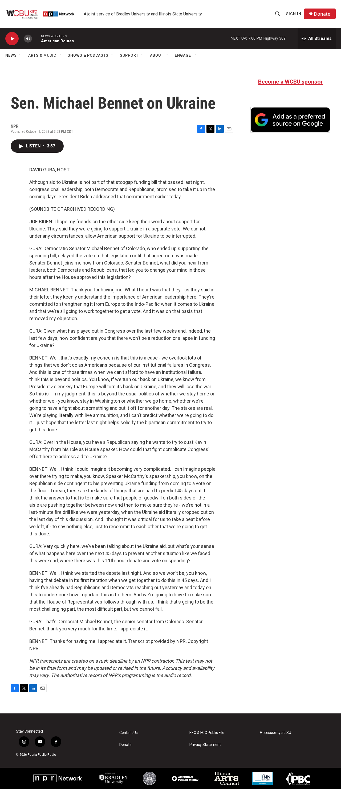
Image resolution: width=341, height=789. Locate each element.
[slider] (36, 38)
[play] (12, 39)
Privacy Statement (205, 745)
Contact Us (128, 733)
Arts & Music (42, 55)
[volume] (28, 39)
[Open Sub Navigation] (21, 55)
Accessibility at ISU (275, 733)
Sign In (293, 14)
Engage (183, 55)
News (11, 55)
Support (129, 55)
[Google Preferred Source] (290, 119)
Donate (322, 14)
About (156, 55)
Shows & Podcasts (88, 55)
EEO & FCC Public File (206, 733)
